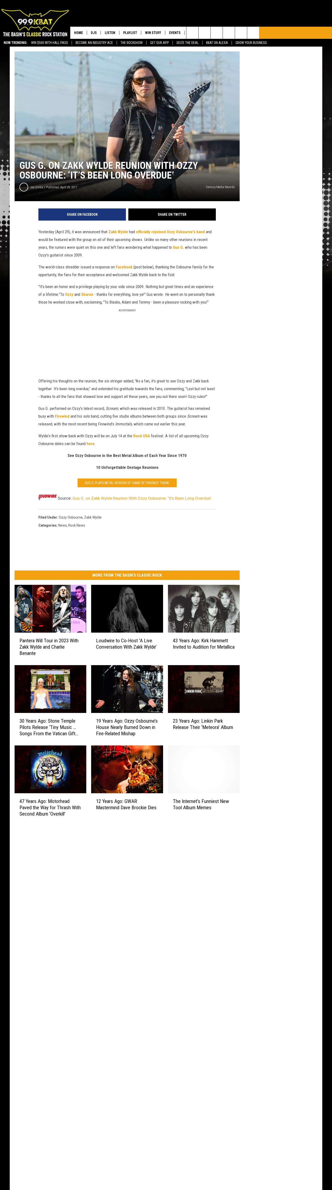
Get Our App (159, 43)
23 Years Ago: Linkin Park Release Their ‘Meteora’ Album (203, 724)
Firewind (62, 416)
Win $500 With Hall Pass (49, 43)
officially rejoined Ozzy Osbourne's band (170, 231)
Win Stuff (153, 33)
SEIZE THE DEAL (187, 43)
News (62, 525)
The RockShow (132, 43)
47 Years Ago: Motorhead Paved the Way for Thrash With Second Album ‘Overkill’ (50, 807)
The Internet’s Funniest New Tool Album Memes (201, 804)
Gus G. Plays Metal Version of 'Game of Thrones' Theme (127, 483)
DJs (94, 33)
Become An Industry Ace (94, 43)
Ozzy (69, 294)
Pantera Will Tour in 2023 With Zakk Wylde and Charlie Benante (49, 647)
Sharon (87, 294)
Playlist (130, 33)
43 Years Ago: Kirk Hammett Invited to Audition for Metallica (204, 644)
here (91, 443)
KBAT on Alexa (217, 43)
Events (175, 33)
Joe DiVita (36, 187)
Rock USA (141, 435)
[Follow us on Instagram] (229, 33)
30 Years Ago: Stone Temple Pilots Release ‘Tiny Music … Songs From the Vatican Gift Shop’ (47, 727)
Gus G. (178, 247)
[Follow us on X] (253, 33)
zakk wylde (93, 517)
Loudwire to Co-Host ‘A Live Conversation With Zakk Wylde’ (126, 644)
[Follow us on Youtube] (241, 33)
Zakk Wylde (118, 231)
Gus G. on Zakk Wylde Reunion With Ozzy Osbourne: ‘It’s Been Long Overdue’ (141, 498)
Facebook (124, 266)
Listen (110, 33)
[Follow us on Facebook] (217, 33)
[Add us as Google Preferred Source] (204, 33)
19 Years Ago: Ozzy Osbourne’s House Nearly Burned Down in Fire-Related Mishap (127, 727)
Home (78, 33)
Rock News (76, 525)
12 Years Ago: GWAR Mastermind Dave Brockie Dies (126, 804)
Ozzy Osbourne (71, 517)
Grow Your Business (251, 43)
